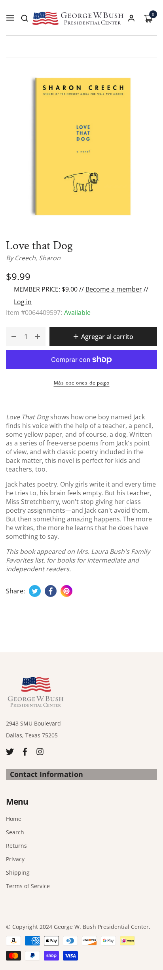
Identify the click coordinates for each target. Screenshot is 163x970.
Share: (15, 591)
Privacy (15, 859)
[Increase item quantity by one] (38, 336)
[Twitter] (10, 751)
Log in (23, 301)
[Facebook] (25, 751)
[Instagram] (40, 751)
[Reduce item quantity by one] (14, 336)
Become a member (113, 289)
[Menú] (10, 18)
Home (13, 818)
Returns (16, 845)
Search (15, 832)
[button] (24, 18)
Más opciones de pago (82, 382)
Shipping (18, 872)
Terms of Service (28, 886)
